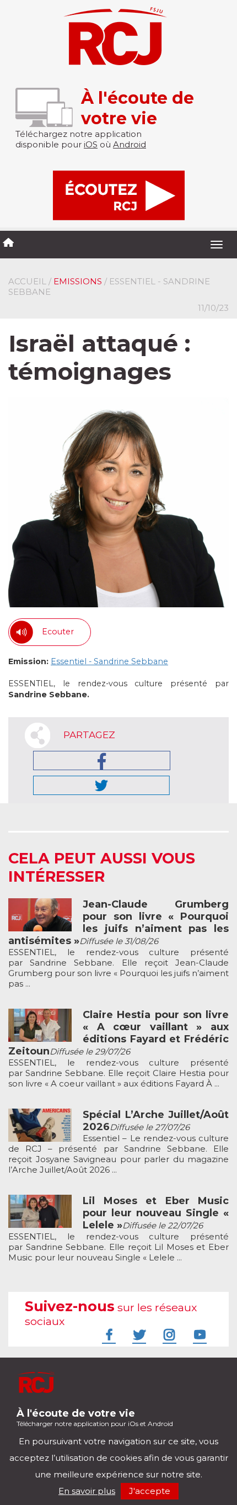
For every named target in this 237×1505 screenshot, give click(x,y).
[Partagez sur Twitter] (101, 785)
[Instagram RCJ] (168, 1334)
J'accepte (149, 1491)
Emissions (77, 281)
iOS (91, 144)
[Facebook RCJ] (107, 1334)
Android (129, 144)
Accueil (27, 281)
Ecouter (58, 632)
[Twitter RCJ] (137, 1334)
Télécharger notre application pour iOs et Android (95, 1417)
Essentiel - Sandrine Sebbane (109, 661)
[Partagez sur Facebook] (101, 760)
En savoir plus (86, 1491)
